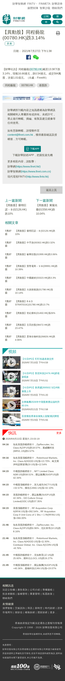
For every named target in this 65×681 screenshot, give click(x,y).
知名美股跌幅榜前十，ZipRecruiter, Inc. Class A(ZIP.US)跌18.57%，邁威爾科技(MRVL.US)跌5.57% (33, 447)
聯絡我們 (57, 8)
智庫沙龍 (45, 8)
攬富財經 (43, 612)
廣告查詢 (23, 589)
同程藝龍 (10, 85)
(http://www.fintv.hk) (37, 176)
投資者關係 (8, 593)
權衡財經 (30, 612)
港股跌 (43, 85)
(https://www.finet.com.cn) (36, 171)
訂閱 (46, 16)
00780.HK (36, 69)
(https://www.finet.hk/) (28, 166)
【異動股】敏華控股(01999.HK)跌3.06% (36, 254)
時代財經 (50, 608)
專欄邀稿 (47, 589)
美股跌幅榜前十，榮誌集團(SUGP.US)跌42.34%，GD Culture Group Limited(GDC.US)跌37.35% (34, 498)
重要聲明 (35, 593)
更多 (59, 432)
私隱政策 (47, 593)
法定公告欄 (8, 589)
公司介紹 (35, 589)
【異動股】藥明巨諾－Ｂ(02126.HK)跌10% (16, 209)
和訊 (30, 608)
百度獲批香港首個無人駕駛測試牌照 (40, 416)
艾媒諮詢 (20, 608)
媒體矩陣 (33, 8)
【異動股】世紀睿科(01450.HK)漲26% (35, 313)
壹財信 (18, 612)
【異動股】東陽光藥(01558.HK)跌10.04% (46, 209)
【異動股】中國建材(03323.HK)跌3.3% (35, 277)
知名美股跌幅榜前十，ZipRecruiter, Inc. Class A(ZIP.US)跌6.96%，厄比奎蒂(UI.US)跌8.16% (37, 528)
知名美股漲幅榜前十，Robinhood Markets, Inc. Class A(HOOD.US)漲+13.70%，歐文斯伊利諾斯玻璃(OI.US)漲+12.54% (36, 461)
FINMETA (44, 3)
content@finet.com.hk (20, 134)
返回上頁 (51, 190)
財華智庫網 (19, 3)
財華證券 (57, 3)
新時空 (38, 608)
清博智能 (7, 608)
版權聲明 (23, 593)
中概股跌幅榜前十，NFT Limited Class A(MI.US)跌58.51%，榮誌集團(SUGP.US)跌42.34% (36, 474)
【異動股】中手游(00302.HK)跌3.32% (35, 242)
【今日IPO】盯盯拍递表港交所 (38, 359)
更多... (54, 612)
